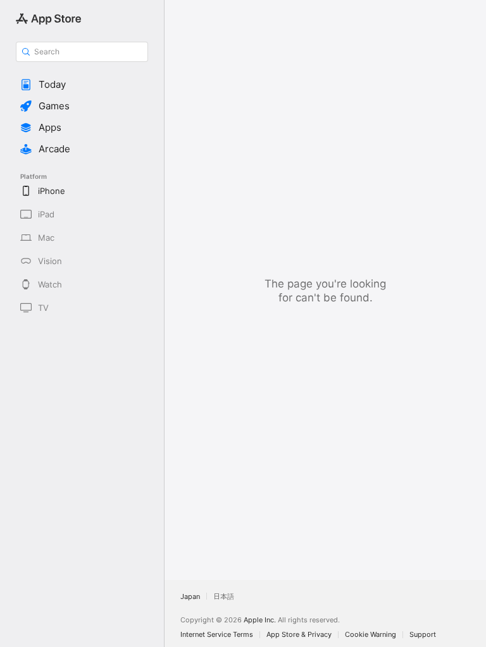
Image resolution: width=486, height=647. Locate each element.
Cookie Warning (370, 634)
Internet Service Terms (216, 634)
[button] (81, 84)
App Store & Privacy (299, 634)
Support (422, 634)
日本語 (223, 596)
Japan (190, 596)
